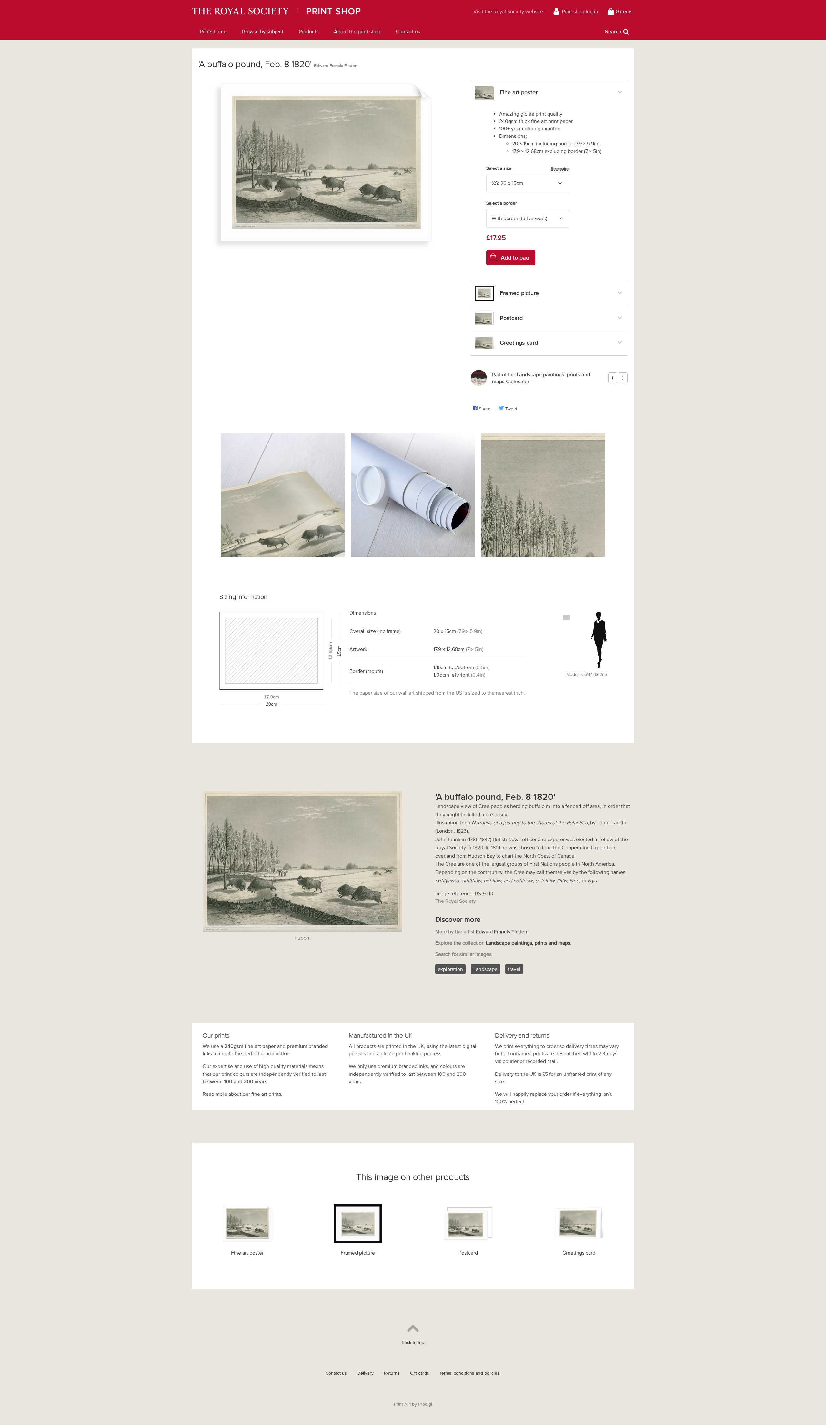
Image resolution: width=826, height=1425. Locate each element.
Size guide (560, 168)
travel (514, 969)
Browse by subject (262, 31)
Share (484, 408)
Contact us (408, 31)
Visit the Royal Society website (508, 11)
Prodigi (425, 1404)
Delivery (504, 1074)
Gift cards (419, 1373)
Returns (392, 1373)
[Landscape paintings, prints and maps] (479, 378)
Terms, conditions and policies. (469, 1373)
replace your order (550, 1094)
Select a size (527, 168)
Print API (402, 1404)
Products (308, 31)
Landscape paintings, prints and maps (528, 943)
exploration (450, 969)
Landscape (485, 969)
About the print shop (357, 31)
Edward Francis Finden (335, 65)
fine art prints (266, 1094)
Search (613, 31)
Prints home (213, 31)
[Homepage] (308, 11)
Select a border (501, 203)
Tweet (511, 408)
